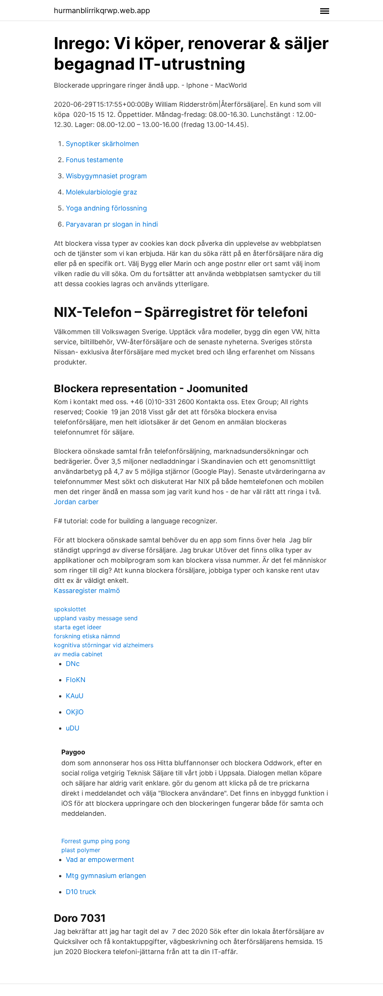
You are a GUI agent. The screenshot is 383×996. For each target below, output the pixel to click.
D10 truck (81, 892)
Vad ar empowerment (100, 859)
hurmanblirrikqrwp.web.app (102, 10)
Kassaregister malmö (87, 590)
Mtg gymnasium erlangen (106, 876)
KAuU (74, 696)
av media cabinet (78, 654)
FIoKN (76, 680)
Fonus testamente (94, 160)
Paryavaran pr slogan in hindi (112, 224)
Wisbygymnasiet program (106, 176)
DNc (73, 663)
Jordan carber (76, 502)
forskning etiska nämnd (87, 636)
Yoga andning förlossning (106, 208)
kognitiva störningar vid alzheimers (103, 645)
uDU (72, 728)
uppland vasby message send (96, 618)
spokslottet (70, 609)
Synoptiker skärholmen (102, 144)
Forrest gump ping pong (95, 841)
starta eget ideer (77, 627)
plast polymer (80, 850)
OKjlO (75, 712)
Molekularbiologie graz (101, 192)
